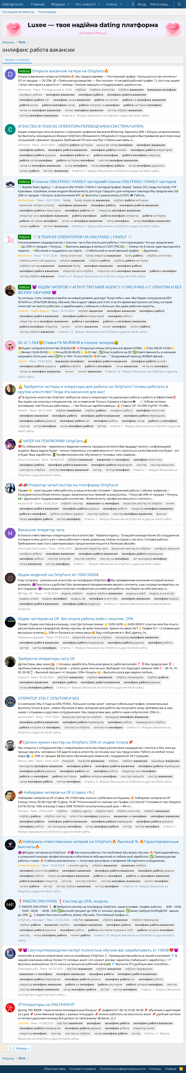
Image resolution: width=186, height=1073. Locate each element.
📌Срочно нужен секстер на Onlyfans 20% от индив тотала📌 (75, 742)
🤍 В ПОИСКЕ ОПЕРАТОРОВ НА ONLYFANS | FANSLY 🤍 (75, 236)
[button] (69, 4)
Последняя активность (18, 12)
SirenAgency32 (28, 969)
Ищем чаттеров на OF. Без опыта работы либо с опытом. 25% (75, 618)
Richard (23, 811)
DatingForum (12, 4)
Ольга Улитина (28, 459)
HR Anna (24, 145)
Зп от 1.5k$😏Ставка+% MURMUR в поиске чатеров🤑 (68, 342)
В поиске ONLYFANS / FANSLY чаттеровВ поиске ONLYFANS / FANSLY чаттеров (97, 181)
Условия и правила (82, 1069)
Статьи (111, 4)
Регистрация (47, 12)
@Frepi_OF (25, 593)
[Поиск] (179, 4)
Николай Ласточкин (32, 548)
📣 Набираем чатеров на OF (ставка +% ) (56, 792)
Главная (37, 4)
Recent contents (17, 59)
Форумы (58, 4)
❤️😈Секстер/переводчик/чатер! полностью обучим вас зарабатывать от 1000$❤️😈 (98, 950)
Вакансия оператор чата (41, 529)
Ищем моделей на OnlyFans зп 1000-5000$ (58, 574)
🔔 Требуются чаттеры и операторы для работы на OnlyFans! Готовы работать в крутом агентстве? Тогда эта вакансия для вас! (93, 389)
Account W (25, 503)
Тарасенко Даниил (31, 637)
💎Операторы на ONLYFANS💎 (46, 1004)
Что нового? (85, 4)
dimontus (24, 90)
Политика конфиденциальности (123, 1069)
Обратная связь (55, 1069)
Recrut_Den (26, 761)
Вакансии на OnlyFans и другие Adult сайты (118, 115)
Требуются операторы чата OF (46, 658)
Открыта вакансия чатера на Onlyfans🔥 (64, 70)
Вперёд (21, 1048)
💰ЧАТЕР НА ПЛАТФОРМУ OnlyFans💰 (53, 440)
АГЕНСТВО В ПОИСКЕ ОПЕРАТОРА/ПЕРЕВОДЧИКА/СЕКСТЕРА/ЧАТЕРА (81, 126)
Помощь (155, 1069)
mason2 (23, 677)
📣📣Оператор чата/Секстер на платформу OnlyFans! (68, 484)
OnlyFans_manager (31, 920)
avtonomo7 (26, 717)
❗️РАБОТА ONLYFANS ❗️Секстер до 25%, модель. (63, 901)
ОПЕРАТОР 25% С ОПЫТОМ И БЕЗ (48, 698)
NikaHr (22, 410)
